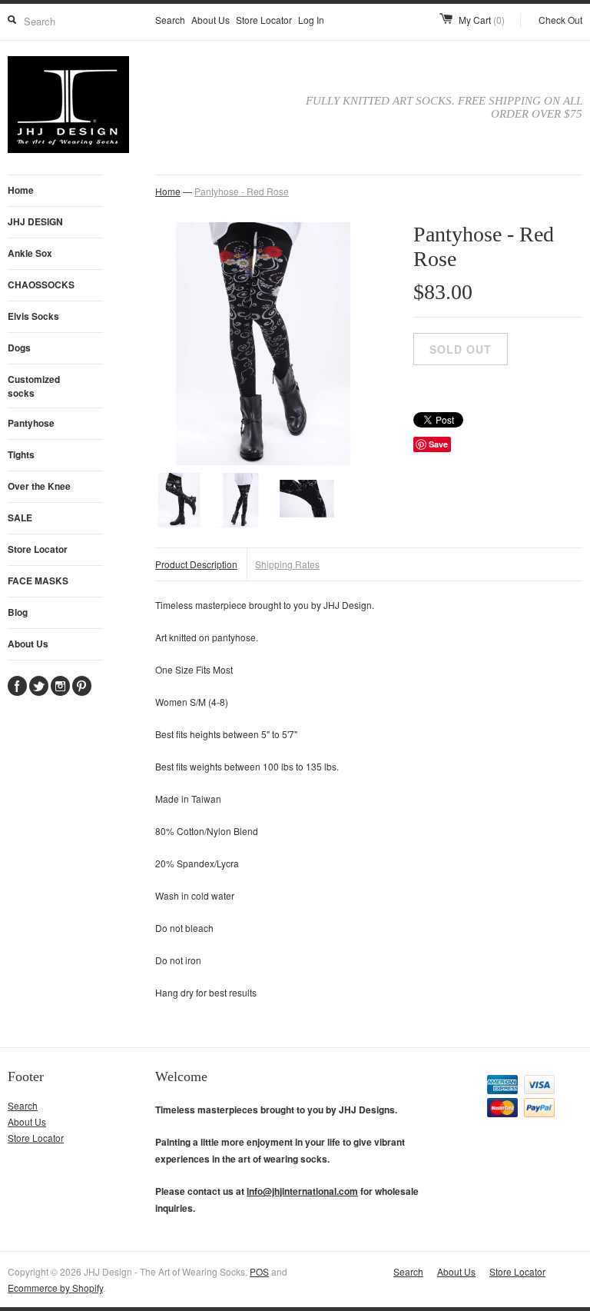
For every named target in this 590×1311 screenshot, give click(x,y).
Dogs (19, 347)
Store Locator (264, 19)
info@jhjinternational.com (302, 1191)
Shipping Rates (287, 564)
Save (438, 444)
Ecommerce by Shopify (55, 1287)
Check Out (560, 19)
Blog (18, 612)
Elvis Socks (33, 316)
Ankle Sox (30, 253)
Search (170, 19)
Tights (21, 454)
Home (21, 190)
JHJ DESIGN (35, 221)
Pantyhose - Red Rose (241, 191)
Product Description (196, 564)
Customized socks (34, 386)
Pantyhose (31, 423)
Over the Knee (39, 486)
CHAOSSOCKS (41, 284)
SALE (20, 517)
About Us (210, 19)
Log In (311, 19)
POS (259, 1271)
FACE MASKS (38, 580)
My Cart (482, 19)
